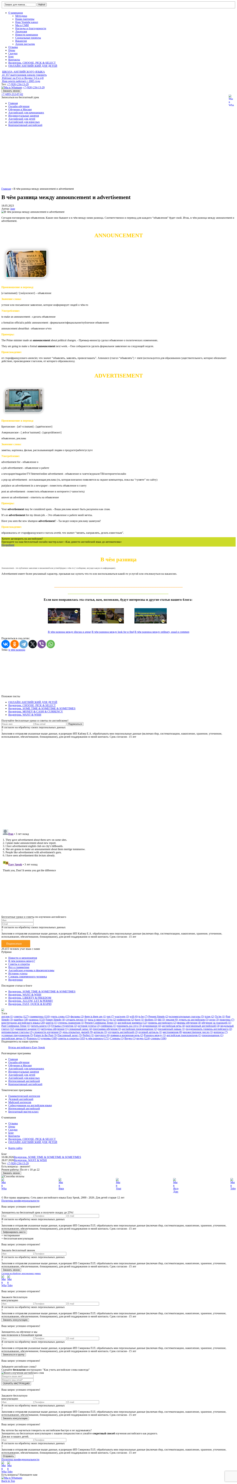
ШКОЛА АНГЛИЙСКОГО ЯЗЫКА (23, 71)
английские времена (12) (132, 1022)
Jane (12, 208)
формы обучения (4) (189, 1022)
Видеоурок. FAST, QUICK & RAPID (30, 1004)
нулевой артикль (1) (150, 1032)
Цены (11, 50)
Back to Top (8, 1480)
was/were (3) (122, 1016)
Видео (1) (130, 1038)
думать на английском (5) (194, 1019)
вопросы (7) (221, 1032)
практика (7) (226, 1019)
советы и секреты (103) (71, 1038)
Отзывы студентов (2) (64, 1025)
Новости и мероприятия (22, 957)
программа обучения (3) (107, 1029)
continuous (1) (108, 1025)
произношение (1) (212, 1035)
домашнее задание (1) (27, 1029)
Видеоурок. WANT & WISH (24, 714)
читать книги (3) (40, 1025)
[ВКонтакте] (5, 644)
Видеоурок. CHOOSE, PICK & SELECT (32, 62)
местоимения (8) (172, 1032)
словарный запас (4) (80, 1029)
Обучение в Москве (20, 109)
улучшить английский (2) (123, 1032)
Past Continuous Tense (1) (15, 1025)
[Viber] (41, 644)
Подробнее (7, 544)
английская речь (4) (173, 1025)
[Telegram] (23, 644)
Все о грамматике (18, 967)
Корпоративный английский (25, 125)
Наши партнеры (24, 19)
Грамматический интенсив (24, 1096)
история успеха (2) (89, 1025)
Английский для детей (21, 118)
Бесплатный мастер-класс (23, 1111)
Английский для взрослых (24, 121)
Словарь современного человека (27, 976)
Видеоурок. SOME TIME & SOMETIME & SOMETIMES (41, 708)
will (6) (134, 1016)
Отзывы (13, 47)
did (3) (161, 1019)
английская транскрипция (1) (184, 1035)
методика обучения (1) (54, 1029)
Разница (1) (33, 1038)
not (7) (110, 1016)
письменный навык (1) (171, 1029)
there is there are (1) (95, 1016)
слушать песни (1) (76, 1019)
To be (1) (220, 1016)
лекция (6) (172, 1019)
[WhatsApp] (50, 644)
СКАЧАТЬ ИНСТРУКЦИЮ (16, 1383)
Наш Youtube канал (26, 22)
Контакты (14, 59)
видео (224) (143, 1038)
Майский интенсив (19, 1102)
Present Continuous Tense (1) (101, 1022)
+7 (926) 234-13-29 (18, 84)
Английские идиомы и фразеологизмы (31, 970)
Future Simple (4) (55, 1019)
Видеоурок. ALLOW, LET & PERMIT (30, 1000)
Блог (11, 56)
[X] (32, 644)
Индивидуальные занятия (23, 115)
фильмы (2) (77, 1016)
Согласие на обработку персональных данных (21, 1273)
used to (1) (51, 1022)
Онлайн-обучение (18, 106)
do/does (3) (151, 1019)
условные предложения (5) (17, 1035)
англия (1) (7, 1016)
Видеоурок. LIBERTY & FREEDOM (29, 997)
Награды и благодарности (30, 28)
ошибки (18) (21, 1019)
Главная (13, 103)
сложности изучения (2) (47, 1032)
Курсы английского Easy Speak (26, 1047)
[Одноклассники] (14, 644)
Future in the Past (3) (45, 1035)
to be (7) (143, 1016)
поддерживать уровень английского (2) (209, 1029)
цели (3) (214, 1019)
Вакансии (21, 40)
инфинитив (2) (125, 1019)
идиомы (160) (49, 1038)
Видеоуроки (15, 979)
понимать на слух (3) (129, 1025)
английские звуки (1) (13, 1038)
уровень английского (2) (162, 1022)
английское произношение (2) (139, 1029)
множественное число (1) (198, 1032)
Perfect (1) (88, 1035)
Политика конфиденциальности (20, 1200)
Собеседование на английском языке (30, 1105)
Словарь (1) (117, 1038)
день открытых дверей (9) (77, 1032)
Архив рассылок (25, 44)
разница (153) (37, 1019)
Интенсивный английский (24, 1081)
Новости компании (26, 34)
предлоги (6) (102, 1035)
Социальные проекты (28, 37)
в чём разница (17, 649)
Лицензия (21, 31)
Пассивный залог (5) (69, 1035)
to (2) (113, 1019)
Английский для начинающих (26, 112)
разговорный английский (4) (203, 1025)
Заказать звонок (11, 91)
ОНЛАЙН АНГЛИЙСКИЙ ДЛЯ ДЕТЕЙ (32, 65)
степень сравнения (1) (71, 1022)
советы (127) (21, 1016)
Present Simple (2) (158, 1016)
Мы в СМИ (22, 25)
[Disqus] (118, 781)
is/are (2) (209, 1016)
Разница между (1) (155, 1035)
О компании (15, 12)
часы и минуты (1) (98, 1019)
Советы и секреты (19, 964)
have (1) (139, 1019)
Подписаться (14, 943)
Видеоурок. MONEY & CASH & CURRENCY (35, 711)
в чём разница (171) (97, 1038)
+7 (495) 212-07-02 (12, 94)
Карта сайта (15, 1148)
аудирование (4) (151, 1025)
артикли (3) (100, 1032)
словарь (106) (158, 1038)
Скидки (13, 53)
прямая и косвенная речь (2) (126, 1035)
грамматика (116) (39, 1016)
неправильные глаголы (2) (17, 1032)
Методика (21, 15)
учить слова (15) (60, 1016)
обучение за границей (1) (216, 1022)
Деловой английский (20, 1099)
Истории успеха (17, 973)
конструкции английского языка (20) (23, 1022)
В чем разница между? (21, 960)
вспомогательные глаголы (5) (186, 1016)
